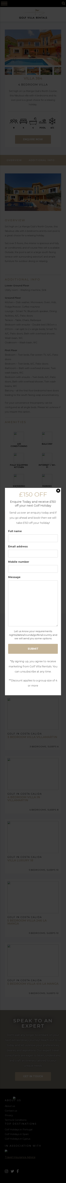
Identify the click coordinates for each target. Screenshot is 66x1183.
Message (14, 577)
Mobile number (18, 561)
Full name (15, 531)
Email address (18, 546)
